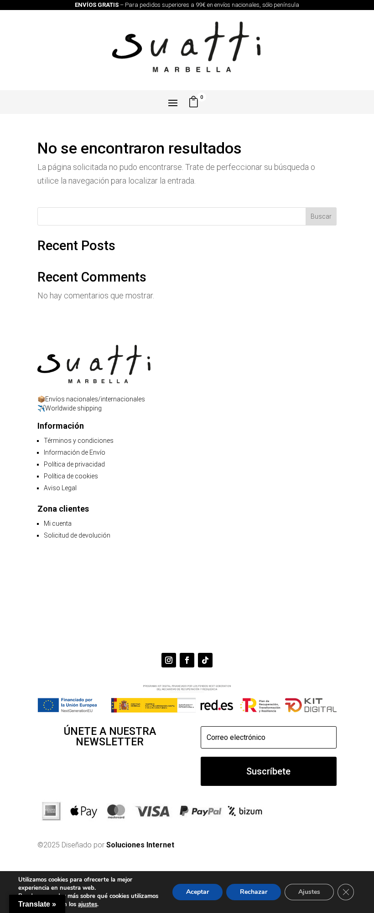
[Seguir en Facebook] (187, 660)
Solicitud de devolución (77, 535)
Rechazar (253, 891)
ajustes (87, 904)
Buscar (321, 216)
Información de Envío (74, 452)
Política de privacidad (74, 464)
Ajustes (309, 891)
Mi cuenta (58, 523)
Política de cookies (71, 476)
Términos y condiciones (79, 440)
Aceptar (197, 891)
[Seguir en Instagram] (168, 660)
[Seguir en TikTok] (205, 660)
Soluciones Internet (140, 845)
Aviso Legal (60, 488)
